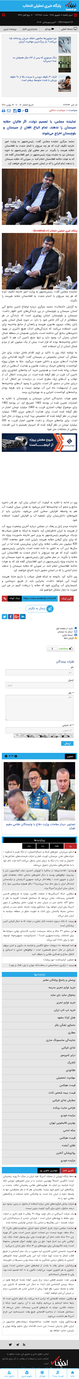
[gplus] (16, 616)
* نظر (70, 693)
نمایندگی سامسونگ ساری (60, 1040)
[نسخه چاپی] (3, 111)
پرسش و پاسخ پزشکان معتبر (59, 980)
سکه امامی (69, 1130)
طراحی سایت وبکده (64, 1108)
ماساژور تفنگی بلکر (65, 1025)
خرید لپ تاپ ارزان (64, 1010)
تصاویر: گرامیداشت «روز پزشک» (58, 960)
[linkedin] (23, 616)
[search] (4, 15)
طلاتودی (70, 1070)
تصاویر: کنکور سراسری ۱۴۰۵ (59, 824)
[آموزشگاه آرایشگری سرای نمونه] (39, 489)
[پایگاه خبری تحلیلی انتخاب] (70, 5)
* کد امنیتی (67, 725)
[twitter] (4, 616)
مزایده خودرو (68, 1115)
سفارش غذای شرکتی (64, 1100)
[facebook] (10, 616)
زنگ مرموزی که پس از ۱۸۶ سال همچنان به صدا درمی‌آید (35, 59)
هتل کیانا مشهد (66, 1017)
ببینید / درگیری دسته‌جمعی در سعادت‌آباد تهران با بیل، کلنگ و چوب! (41, 965)
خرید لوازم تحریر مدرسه (62, 987)
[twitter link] (10, 1344)
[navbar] (75, 15)
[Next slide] (6, 756)
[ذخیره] (15, 111)
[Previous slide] (16, 756)
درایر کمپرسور (67, 1055)
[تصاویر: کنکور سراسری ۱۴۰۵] (39, 791)
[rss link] (24, 1344)
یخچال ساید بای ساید (62, 995)
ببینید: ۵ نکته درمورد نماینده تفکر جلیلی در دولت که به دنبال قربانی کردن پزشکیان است (38, 923)
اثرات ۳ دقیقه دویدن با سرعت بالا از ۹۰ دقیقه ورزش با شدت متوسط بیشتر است (33, 78)
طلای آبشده (68, 1145)
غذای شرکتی (68, 1047)
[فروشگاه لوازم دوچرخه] (39, 466)
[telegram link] (17, 1344)
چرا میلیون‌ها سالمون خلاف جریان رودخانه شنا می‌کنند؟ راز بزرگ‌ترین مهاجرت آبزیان (33, 40)
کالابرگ (71, 1063)
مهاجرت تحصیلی (65, 1078)
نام (72, 667)
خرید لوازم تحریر (66, 1002)
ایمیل (70, 680)
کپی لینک (66, 599)
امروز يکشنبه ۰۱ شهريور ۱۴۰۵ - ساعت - (53, 15)
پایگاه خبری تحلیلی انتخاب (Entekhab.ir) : (54, 231)
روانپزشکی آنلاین (65, 1153)
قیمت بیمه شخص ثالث (62, 1093)
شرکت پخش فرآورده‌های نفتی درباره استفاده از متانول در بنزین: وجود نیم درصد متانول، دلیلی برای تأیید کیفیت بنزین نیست (38, 1206)
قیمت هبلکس (67, 1085)
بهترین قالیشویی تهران (62, 1123)
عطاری (71, 1032)
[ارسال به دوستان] (9, 111)
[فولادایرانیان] (39, 442)
